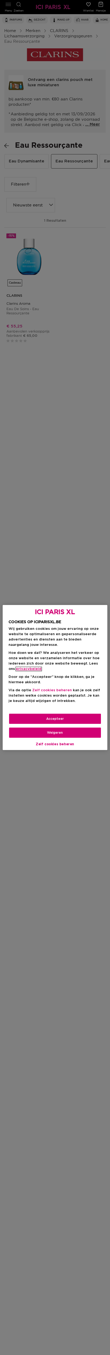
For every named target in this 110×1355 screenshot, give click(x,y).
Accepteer (55, 718)
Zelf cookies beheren (55, 744)
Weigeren (55, 732)
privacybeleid (28, 669)
